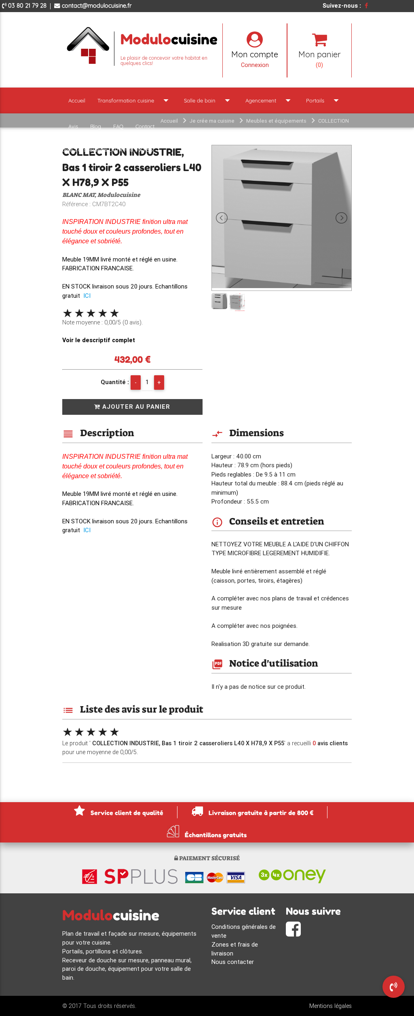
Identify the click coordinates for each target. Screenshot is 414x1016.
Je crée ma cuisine (212, 120)
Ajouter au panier (135, 406)
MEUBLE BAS (243, 135)
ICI (87, 295)
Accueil (76, 100)
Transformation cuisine (134, 100)
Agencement (269, 100)
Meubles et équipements (276, 120)
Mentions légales (330, 1006)
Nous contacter (232, 962)
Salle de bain (208, 100)
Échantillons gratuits (215, 835)
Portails (324, 100)
